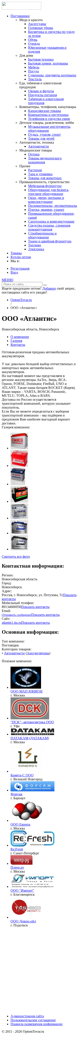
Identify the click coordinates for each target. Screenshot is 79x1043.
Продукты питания (42, 95)
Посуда (33, 71)
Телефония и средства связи (49, 119)
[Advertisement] (39, 970)
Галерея (16, 341)
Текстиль (35, 79)
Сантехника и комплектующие (51, 221)
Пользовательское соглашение (33, 1020)
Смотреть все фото (16, 556)
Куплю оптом (21, 257)
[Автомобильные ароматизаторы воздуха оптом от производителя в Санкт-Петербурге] (32, 845)
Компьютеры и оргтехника (48, 115)
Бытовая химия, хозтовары (48, 63)
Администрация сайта (27, 1016)
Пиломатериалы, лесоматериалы (52, 206)
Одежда (34, 43)
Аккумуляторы (38, 653)
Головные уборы (40, 28)
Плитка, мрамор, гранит (46, 209)
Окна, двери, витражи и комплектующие (46, 200)
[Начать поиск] (45, 285)
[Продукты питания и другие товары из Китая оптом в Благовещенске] (32, 886)
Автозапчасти (38, 146)
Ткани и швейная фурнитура (49, 241)
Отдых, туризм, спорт (44, 134)
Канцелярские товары (44, 111)
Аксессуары (37, 24)
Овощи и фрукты (41, 91)
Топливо (34, 245)
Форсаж (16, 794)
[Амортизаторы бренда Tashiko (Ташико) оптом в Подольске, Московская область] (26, 917)
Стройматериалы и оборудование (42, 235)
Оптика (34, 154)
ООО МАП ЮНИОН (27, 691)
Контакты (18, 344)
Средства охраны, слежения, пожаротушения (49, 227)
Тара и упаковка (40, 174)
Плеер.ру (17, 867)
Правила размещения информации (37, 1024)
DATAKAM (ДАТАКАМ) (30, 738)
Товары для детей (41, 138)
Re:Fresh (17, 849)
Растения (35, 170)
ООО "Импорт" (22, 890)
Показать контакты (35, 607)
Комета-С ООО (22, 775)
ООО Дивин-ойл (23, 921)
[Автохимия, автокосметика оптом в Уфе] (30, 718)
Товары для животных (45, 178)
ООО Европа (20, 824)
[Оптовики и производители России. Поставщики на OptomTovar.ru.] (21, 8)
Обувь (32, 40)
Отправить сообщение (16, 615)
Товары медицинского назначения (45, 160)
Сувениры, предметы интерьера (52, 75)
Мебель (33, 67)
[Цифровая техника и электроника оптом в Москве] (21, 863)
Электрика (36, 249)
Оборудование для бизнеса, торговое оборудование (48, 192)
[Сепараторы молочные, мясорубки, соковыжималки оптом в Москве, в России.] (26, 687)
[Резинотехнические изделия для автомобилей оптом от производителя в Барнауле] (32, 790)
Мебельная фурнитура (44, 186)
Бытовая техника (41, 59)
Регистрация (20, 268)
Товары (16, 253)
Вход (14, 272)
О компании (20, 337)
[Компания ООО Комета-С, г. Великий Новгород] (27, 771)
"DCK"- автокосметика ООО (32, 722)
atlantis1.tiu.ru (11, 622)
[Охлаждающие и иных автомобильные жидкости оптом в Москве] (27, 820)
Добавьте (49, 288)
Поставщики (20, 16)
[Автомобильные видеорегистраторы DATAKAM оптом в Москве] (32, 734)
